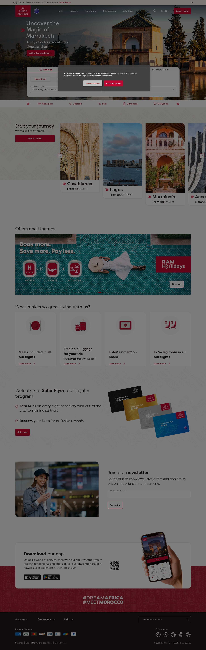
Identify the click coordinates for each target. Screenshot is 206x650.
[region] (104, 78)
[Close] (146, 68)
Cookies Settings (93, 83)
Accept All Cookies (113, 83)
